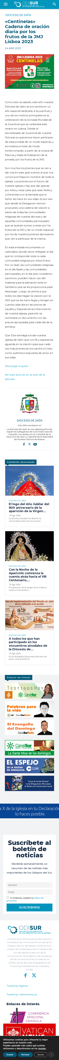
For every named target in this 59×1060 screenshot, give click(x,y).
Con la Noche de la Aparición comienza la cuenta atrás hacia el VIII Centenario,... (27, 575)
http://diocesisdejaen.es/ (29, 425)
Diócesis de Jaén (18, 15)
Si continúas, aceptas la (25, 899)
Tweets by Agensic (17, 985)
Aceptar (9, 1054)
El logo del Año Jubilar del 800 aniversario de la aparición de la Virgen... (29, 507)
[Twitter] (29, 444)
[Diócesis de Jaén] (29, 404)
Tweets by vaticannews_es (22, 994)
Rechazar (25, 1054)
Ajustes (40, 1054)
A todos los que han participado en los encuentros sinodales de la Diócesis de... (28, 644)
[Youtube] (35, 444)
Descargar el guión (17, 366)
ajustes (42, 1048)
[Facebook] (24, 444)
